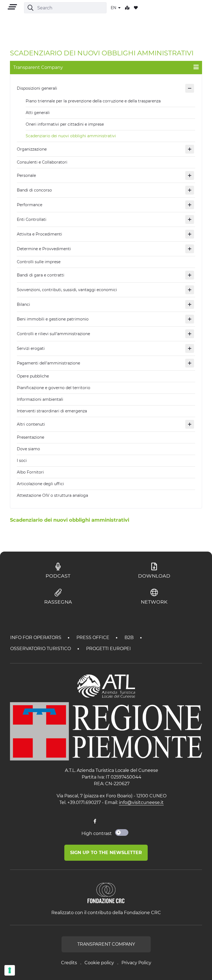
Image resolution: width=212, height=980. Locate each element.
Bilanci (23, 304)
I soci (22, 460)
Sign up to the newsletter (106, 852)
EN (114, 7)
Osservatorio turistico (41, 648)
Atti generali (38, 112)
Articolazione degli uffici (40, 483)
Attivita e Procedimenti (39, 234)
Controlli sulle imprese (38, 261)
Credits (69, 962)
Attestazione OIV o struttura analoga (52, 495)
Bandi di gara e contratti (40, 275)
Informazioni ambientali (40, 399)
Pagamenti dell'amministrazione (48, 363)
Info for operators (36, 637)
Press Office (93, 637)
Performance (29, 204)
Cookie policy (99, 962)
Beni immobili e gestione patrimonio (53, 319)
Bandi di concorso (34, 190)
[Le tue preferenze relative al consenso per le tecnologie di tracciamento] (9, 970)
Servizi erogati (31, 348)
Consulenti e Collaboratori (42, 162)
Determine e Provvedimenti (44, 248)
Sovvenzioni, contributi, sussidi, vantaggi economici (67, 289)
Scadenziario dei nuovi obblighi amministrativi (71, 135)
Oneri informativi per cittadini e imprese (65, 124)
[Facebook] (95, 821)
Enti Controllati (31, 219)
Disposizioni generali (37, 88)
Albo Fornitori (30, 472)
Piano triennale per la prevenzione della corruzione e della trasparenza (93, 101)
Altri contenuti (31, 424)
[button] (189, 88)
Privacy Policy (136, 962)
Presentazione (30, 437)
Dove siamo (28, 448)
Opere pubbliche (33, 376)
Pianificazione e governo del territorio (53, 387)
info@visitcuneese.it (141, 802)
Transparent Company (106, 944)
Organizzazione (32, 149)
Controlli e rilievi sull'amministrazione (53, 333)
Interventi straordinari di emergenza (52, 410)
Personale (26, 175)
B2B (129, 637)
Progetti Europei (108, 648)
